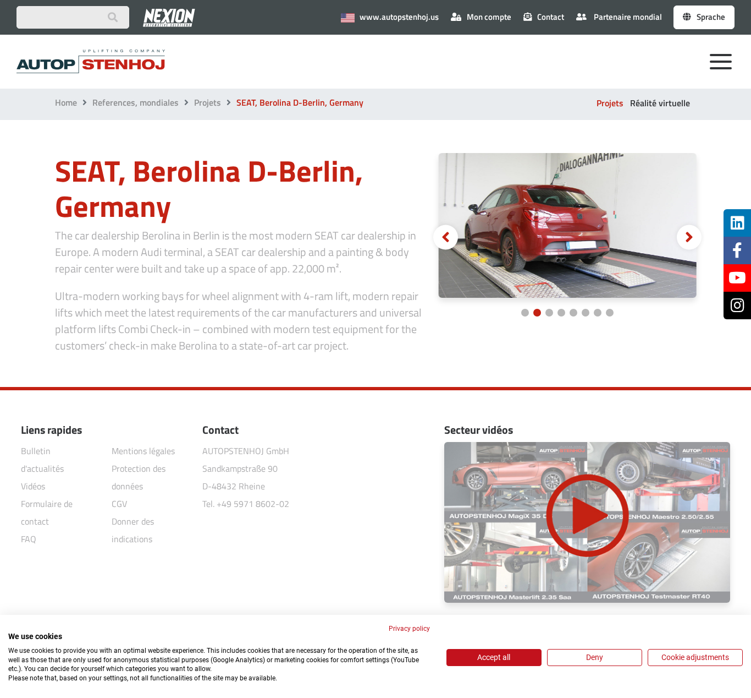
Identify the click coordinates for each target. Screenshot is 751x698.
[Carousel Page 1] (525, 313)
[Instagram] (737, 305)
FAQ (28, 539)
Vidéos (33, 486)
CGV (119, 503)
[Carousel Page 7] (597, 313)
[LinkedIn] (737, 223)
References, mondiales (135, 102)
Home (66, 102)
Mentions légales (143, 450)
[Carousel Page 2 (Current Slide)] (537, 313)
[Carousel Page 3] (549, 313)
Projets (207, 102)
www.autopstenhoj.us (398, 16)
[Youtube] (737, 278)
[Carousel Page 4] (561, 313)
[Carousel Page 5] (573, 313)
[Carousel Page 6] (585, 313)
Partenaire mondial (627, 16)
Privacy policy (409, 628)
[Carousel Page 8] (610, 313)
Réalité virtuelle (660, 103)
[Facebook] (737, 250)
